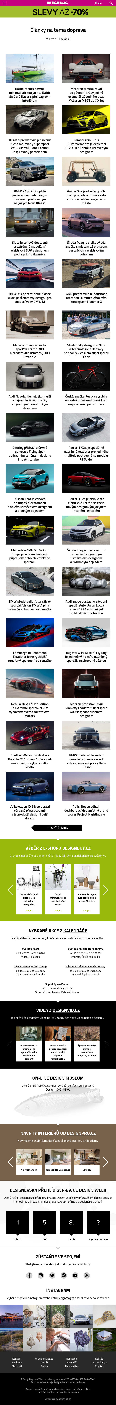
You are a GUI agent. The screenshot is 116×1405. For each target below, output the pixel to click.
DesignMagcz (65, 1298)
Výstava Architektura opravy (85, 949)
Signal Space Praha (57, 984)
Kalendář (72, 1362)
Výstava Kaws (30, 949)
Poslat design (99, 1362)
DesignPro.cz (81, 1132)
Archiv (44, 1366)
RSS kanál (72, 1359)
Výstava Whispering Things (30, 966)
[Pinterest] (64, 1275)
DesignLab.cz (65, 1399)
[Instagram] (41, 1275)
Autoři (44, 1362)
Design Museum (67, 1077)
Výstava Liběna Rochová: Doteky (85, 966)
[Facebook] (29, 1275)
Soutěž (99, 1359)
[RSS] (87, 1275)
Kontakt (16, 1359)
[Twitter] (52, 1275)
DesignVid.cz (66, 1010)
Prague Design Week (84, 1189)
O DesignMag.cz (44, 1359)
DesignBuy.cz (76, 847)
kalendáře (75, 930)
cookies (86, 1389)
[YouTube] (75, 1275)
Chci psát (17, 1366)
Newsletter (71, 1366)
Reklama (17, 1362)
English (99, 1366)
